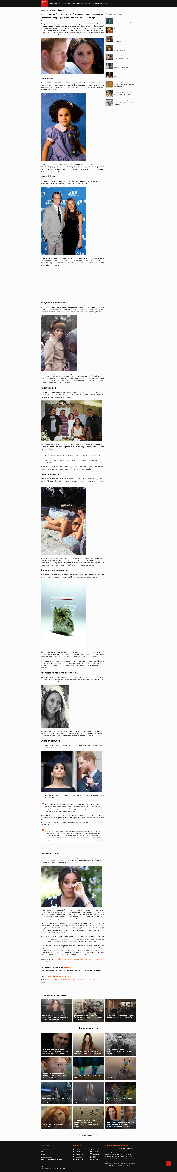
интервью (55, 979)
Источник (43, 982)
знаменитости (60, 976)
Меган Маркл (81, 979)
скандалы (92, 979)
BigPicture (52, 10)
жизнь (47, 979)
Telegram (67, 967)
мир (69, 976)
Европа (61, 10)
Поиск (127, 3)
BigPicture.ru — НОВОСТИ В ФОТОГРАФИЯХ (118, 1148)
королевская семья (67, 979)
